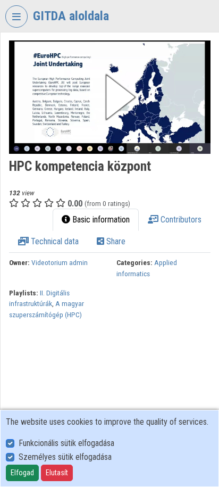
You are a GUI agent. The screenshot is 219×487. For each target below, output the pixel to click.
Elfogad (22, 472)
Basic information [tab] (100, 219)
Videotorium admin (59, 262)
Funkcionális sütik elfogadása (66, 443)
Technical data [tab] (54, 241)
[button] (109, 97)
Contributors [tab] (179, 219)
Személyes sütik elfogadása (65, 457)
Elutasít (57, 472)
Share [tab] (114, 241)
